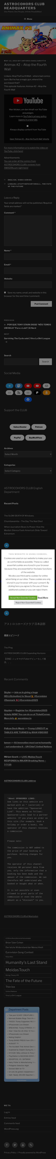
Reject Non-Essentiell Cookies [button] (28, 602)
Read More (43, 597)
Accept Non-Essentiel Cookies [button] (23, 598)
